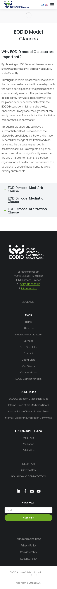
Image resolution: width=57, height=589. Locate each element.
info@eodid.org (29, 288)
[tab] (28, 189)
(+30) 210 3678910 (30, 284)
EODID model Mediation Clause (26, 200)
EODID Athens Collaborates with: (26, 572)
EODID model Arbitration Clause (27, 210)
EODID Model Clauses (28, 431)
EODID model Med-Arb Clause (25, 189)
